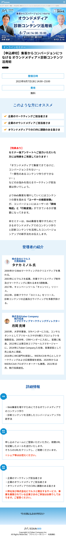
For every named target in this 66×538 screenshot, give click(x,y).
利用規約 (51, 534)
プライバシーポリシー (37, 534)
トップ (1, 6)
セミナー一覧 (8, 6)
